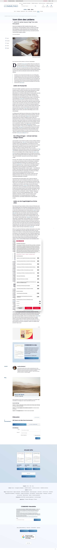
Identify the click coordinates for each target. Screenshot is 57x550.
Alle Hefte (28, 473)
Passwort (18, 432)
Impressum (38, 527)
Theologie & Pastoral (9, 491)
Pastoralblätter (17, 493)
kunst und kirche (19, 495)
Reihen (38, 11)
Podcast (41, 11)
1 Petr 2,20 (29, 217)
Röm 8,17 (24, 132)
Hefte (29, 9)
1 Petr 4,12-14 (22, 82)
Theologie (18, 11)
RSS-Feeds (30, 489)
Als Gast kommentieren (33, 424)
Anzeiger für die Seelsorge (25, 493)
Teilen (8, 43)
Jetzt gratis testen (32, 358)
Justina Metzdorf (17, 34)
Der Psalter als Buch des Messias (23, 410)
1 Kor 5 (34, 210)
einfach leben (40, 491)
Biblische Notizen (25, 495)
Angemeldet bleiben (37, 435)
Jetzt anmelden (37, 519)
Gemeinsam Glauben (39, 493)
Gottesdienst (51, 491)
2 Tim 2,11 (19, 132)
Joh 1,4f (26, 108)
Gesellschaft (23, 11)
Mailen (8, 48)
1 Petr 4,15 (26, 185)
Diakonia (30, 495)
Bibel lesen (50, 493)
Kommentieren (37, 417)
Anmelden (37, 438)
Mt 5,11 (35, 151)
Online (25, 9)
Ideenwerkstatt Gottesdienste (10, 493)
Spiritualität (30, 11)
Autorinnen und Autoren (42, 3)
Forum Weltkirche (32, 493)
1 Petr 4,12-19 (24, 63)
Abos (32, 9)
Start (15, 11)
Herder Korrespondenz (33, 491)
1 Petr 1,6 (24, 142)
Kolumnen (34, 11)
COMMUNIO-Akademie (34, 3)
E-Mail (19, 429)
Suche (22, 4)
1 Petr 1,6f (21, 98)
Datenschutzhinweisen (34, 516)
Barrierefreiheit (33, 527)
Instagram (31, 499)
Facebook (26, 499)
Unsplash (39, 57)
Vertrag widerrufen (24, 530)
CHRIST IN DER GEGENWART (25, 491)
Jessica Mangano (35, 57)
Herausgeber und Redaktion (27, 3)
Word (8, 38)
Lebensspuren (45, 493)
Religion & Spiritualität (16, 491)
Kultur (27, 11)
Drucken (8, 40)
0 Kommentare (32, 61)
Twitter (36, 499)
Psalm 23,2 (19, 163)
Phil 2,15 (27, 116)
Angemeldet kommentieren (19, 424)
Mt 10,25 (29, 124)
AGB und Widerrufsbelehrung (21, 527)
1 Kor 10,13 (38, 315)
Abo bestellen (28, 476)
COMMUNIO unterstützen (49, 3)
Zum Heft (20, 468)
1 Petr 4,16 (31, 226)
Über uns (20, 3)
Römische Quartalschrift (36, 495)
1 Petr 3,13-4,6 (24, 66)
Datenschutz (28, 527)
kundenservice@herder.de (30, 497)
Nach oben (28, 543)
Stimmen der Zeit (45, 491)
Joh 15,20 (20, 127)
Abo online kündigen (38, 497)
